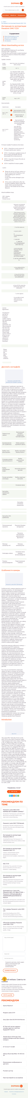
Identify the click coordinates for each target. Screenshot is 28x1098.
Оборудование (21, 15)
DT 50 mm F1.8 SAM (9, 1046)
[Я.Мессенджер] (10, 796)
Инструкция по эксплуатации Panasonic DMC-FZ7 (12, 876)
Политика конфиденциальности (16, 1091)
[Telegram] (16, 796)
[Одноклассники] (14, 796)
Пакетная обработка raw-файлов (13, 1077)
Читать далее (7, 995)
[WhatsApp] (18, 796)
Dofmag (16, 3)
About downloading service (12, 36)
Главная (6, 1091)
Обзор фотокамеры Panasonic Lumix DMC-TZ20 (12, 923)
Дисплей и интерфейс (11, 38)
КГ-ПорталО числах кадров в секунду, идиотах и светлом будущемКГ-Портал (11, 1028)
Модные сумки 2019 (9, 1012)
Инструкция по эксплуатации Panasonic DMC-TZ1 (12, 849)
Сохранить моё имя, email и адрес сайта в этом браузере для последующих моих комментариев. (14, 964)
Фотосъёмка (5, 15)
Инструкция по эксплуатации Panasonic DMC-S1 (12, 835)
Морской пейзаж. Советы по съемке (13, 980)
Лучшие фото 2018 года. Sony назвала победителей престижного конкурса (13, 1038)
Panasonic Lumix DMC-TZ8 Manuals (14, 584)
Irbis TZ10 (14, 733)
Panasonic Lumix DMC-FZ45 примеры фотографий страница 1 (14, 381)
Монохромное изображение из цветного (12, 1062)
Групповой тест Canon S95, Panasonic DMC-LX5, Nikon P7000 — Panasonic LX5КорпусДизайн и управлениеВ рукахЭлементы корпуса (14, 894)
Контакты (14, 1093)
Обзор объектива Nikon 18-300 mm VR (13, 1054)
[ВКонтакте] (12, 796)
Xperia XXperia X (8, 1005)
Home (4, 21)
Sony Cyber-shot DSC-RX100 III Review (14, 1019)
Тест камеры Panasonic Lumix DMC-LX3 (14, 910)
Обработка (13, 15)
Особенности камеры (11, 39)
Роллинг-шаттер (8, 1070)
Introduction (8, 41)
